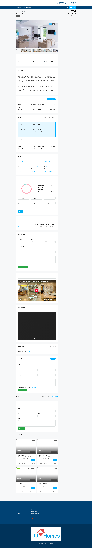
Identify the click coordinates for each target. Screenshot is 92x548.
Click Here (29, 351)
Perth (17, 509)
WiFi (46, 168)
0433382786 (61, 2)
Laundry (21, 171)
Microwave (34, 164)
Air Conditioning (22, 161)
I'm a (38, 372)
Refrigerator (34, 168)
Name (19, 249)
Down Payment (33, 196)
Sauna (33, 171)
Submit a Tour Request (23, 266)
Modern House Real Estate (43, 463)
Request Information (22, 389)
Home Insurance (47, 201)
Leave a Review (54, 396)
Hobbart (17, 515)
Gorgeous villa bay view (21, 455)
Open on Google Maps (51, 99)
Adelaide (18, 511)
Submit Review (21, 428)
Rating (38, 413)
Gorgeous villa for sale (43, 455)
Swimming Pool (48, 161)
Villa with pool (19, 483)
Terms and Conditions (27, 7)
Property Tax (33, 201)
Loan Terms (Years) (21, 201)
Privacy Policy (19, 7)
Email (45, 249)
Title (18, 413)
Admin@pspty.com (62, 3)
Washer (46, 166)
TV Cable (47, 164)
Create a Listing (72, 7)
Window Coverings (48, 171)
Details (33, 488)
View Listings (53, 358)
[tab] (50, 24)
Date (32, 239)
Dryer (20, 166)
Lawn (33, 161)
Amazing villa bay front (43, 483)
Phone (32, 249)
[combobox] (23, 242)
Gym (20, 168)
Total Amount (20, 196)
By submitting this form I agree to (27, 264)
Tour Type (20, 239)
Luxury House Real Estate (21, 463)
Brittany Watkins (42, 491)
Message (19, 254)
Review (19, 418)
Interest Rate (46, 196)
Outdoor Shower (35, 166)
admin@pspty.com (35, 513)
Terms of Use (33, 264)
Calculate (20, 211)
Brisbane (18, 513)
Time (45, 239)
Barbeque (21, 164)
